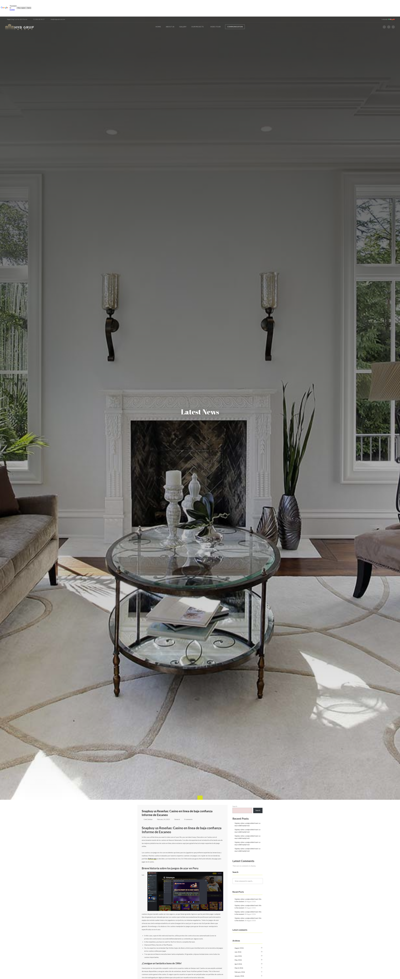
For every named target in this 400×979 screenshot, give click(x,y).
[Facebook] (384, 27)
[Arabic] (389, 19)
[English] (390, 19)
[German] (392, 19)
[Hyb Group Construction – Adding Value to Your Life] (19, 27)
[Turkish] (394, 19)
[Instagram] (388, 27)
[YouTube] (393, 27)
